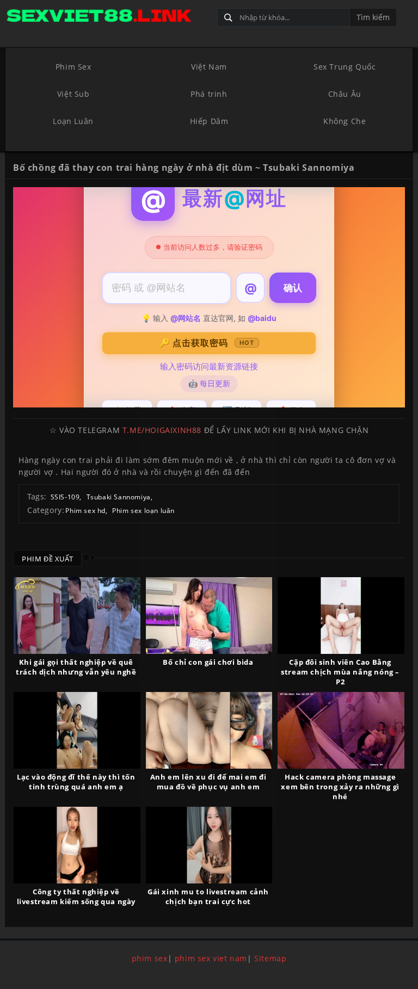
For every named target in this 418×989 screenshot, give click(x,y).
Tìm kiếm (373, 17)
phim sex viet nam (211, 958)
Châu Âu (344, 94)
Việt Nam (209, 66)
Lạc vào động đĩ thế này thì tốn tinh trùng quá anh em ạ (76, 782)
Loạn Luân (73, 121)
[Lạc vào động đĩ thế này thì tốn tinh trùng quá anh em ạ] (77, 730)
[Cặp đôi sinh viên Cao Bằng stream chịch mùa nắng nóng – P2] (341, 615)
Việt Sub (73, 94)
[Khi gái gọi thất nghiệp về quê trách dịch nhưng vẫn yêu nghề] (77, 615)
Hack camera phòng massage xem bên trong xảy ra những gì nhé (340, 786)
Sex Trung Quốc (345, 66)
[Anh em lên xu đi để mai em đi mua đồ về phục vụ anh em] (209, 730)
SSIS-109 (65, 497)
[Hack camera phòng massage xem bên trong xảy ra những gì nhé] (341, 730)
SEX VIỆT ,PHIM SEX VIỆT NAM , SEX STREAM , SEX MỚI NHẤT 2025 (107, 15)
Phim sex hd (85, 510)
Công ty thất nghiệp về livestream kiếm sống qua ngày (76, 896)
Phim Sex (73, 66)
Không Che (344, 121)
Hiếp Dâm (209, 121)
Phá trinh (208, 94)
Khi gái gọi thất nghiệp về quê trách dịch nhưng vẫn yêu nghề (76, 667)
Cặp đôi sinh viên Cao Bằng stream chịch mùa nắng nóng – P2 (340, 672)
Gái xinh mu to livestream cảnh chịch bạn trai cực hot (208, 896)
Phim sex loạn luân (143, 510)
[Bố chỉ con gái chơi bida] (209, 615)
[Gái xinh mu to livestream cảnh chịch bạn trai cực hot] (209, 845)
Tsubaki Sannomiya (119, 497)
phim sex (150, 958)
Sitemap (270, 958)
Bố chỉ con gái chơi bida (208, 662)
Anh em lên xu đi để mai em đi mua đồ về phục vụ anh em (208, 782)
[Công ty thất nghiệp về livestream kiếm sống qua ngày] (77, 845)
